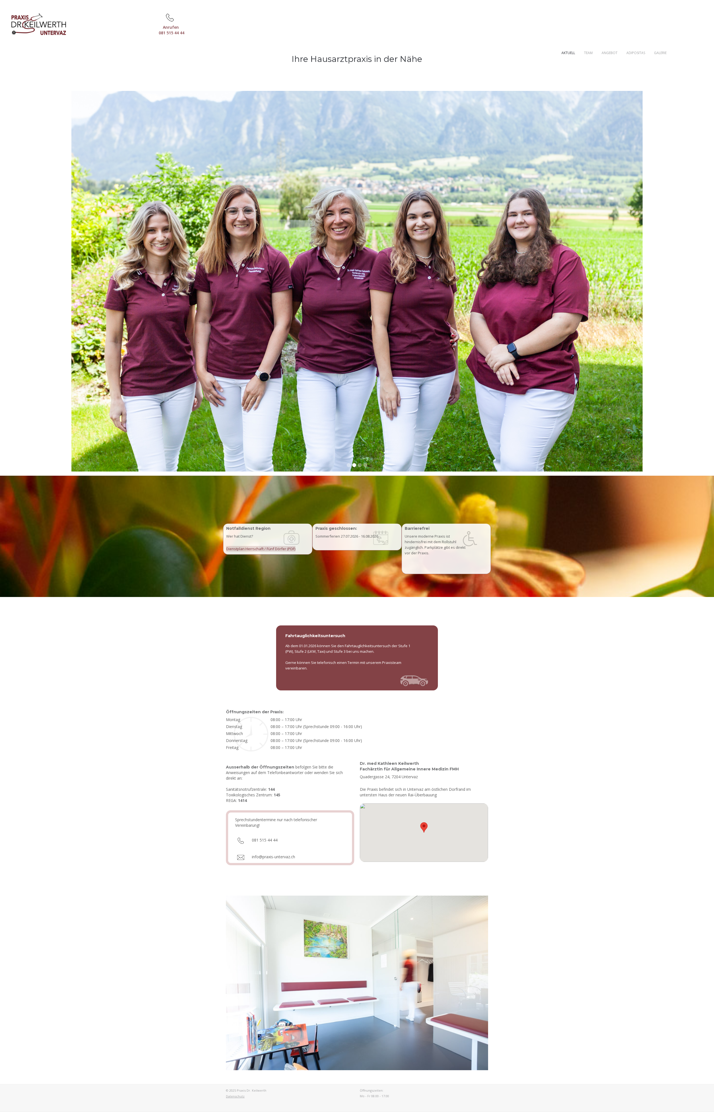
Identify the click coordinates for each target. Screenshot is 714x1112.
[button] (114, 281)
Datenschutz (235, 1096)
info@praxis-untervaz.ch (273, 856)
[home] (33, 23)
